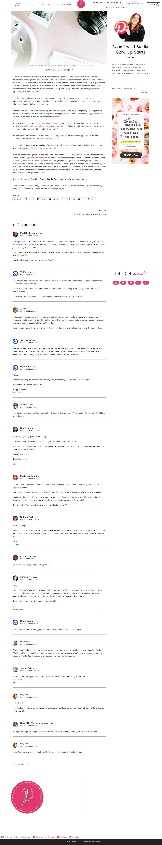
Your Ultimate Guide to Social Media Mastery (69, 66)
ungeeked (54, 139)
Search (144, 92)
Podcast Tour (114, 3)
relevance (19, 101)
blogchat (55, 116)
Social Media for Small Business (54, 4)
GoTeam (51, 148)
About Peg (97, 3)
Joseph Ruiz (26, 668)
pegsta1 (33, 101)
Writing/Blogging (34, 66)
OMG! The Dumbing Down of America (89, 212)
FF (26, 101)
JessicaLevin (96, 113)
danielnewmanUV (37, 157)
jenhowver (62, 135)
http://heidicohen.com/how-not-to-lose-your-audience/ (44, 126)
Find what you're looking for (124, 88)
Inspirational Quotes (117, 7)
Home (18, 4)
